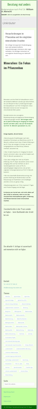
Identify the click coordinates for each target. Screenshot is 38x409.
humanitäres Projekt (10, 337)
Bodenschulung (20, 330)
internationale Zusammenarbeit (13, 345)
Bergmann (8, 311)
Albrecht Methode (26, 304)
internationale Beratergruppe (12, 341)
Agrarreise (27, 296)
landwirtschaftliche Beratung (23, 349)
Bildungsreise (18, 311)
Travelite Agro (29, 367)
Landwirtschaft (8, 349)
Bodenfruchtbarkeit (22, 319)
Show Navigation (30, 16)
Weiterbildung (8, 375)
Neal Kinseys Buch (9, 392)
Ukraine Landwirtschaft (11, 371)
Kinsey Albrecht (29, 345)
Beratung (25, 307)
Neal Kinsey (25, 360)
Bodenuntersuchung (10, 334)
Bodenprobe (21, 322)
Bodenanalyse (28, 311)
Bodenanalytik (8, 315)
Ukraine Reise (24, 371)
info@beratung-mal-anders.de (13, 288)
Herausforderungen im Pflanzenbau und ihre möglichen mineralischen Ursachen (18, 37)
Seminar (7, 367)
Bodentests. (30, 330)
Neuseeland (8, 364)
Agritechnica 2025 (22, 300)
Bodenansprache (20, 315)
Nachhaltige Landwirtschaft (12, 360)
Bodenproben (8, 326)
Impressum (7, 396)
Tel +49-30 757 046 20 (10, 284)
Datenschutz (7, 401)
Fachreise (21, 334)
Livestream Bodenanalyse (11, 352)
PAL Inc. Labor (18, 364)
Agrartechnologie (9, 300)
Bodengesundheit (9, 322)
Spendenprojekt (18, 367)
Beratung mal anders (19, 4)
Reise (27, 364)
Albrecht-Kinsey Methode (11, 304)
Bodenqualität (8, 330)
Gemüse (30, 334)
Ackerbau (7, 296)
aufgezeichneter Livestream (12, 307)
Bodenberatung (9, 319)
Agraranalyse (17, 296)
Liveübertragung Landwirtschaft (13, 356)
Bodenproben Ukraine (21, 326)
